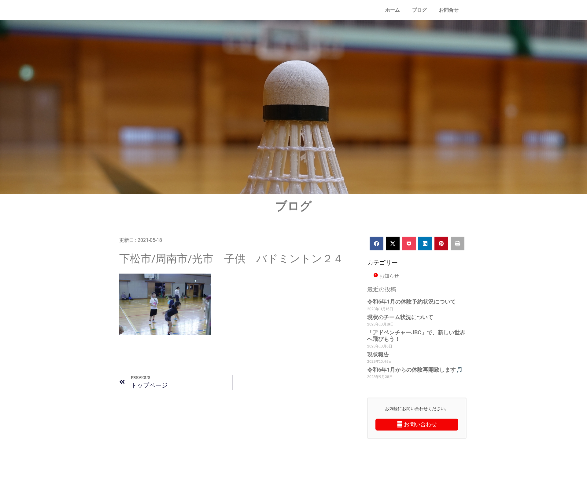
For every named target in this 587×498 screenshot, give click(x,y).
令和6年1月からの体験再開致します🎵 (415, 369)
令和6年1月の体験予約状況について (411, 301)
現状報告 (378, 354)
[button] (376, 243)
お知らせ (389, 276)
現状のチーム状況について (400, 317)
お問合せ (449, 10)
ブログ (419, 10)
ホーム (392, 10)
